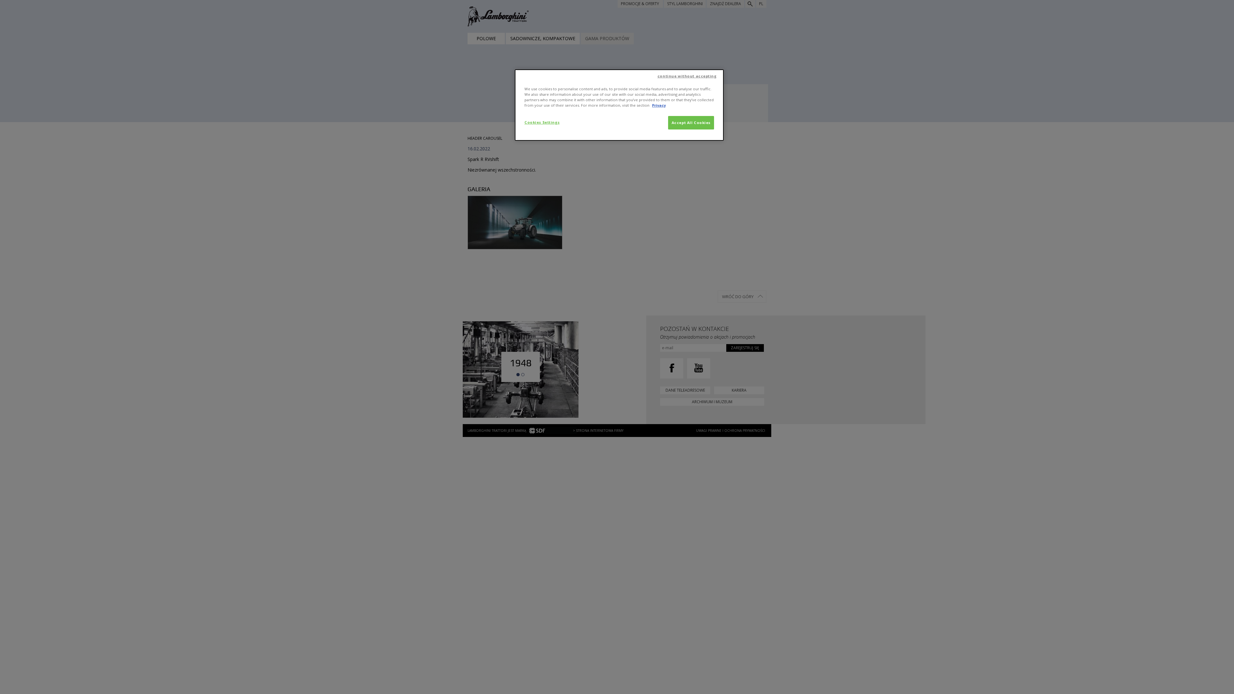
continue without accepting (687, 76)
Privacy (659, 105)
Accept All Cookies (691, 122)
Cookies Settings (541, 122)
